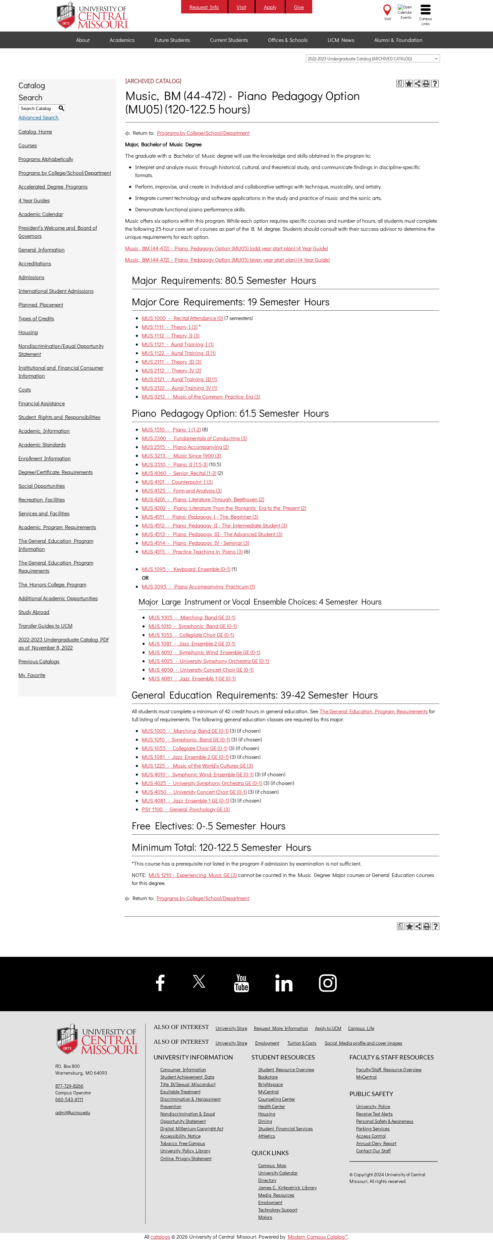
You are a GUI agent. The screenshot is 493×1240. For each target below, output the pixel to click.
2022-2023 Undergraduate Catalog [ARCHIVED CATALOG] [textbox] (360, 58)
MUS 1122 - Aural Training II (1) (179, 352)
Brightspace (270, 1084)
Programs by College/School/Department (64, 172)
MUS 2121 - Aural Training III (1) (179, 378)
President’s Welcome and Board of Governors (57, 231)
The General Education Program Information (55, 544)
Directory (267, 1180)
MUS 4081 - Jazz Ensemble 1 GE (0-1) (192, 678)
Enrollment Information (44, 458)
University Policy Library (185, 1150)
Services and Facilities (43, 513)
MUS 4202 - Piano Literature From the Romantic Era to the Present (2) (224, 507)
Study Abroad (33, 611)
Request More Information (281, 1028)
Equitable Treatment (180, 1091)
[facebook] (160, 981)
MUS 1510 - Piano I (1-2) (171, 429)
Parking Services (373, 1128)
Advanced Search (38, 117)
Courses (27, 145)
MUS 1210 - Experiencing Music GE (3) (193, 874)
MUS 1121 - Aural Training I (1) (178, 344)
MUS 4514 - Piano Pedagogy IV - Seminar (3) (195, 542)
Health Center (271, 1106)
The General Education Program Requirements (55, 566)
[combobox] (373, 58)
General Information (41, 249)
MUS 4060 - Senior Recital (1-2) (179, 472)
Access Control (371, 1136)
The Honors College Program (52, 584)
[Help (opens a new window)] (435, 83)
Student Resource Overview (286, 1069)
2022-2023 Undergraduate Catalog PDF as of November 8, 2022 (63, 643)
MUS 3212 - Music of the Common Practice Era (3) (201, 396)
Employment (267, 1043)
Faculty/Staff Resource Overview (389, 1069)
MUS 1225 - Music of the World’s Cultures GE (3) (197, 765)
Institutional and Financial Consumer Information (60, 371)
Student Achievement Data (187, 1077)
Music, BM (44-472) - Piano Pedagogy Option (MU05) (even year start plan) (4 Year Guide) (227, 259)
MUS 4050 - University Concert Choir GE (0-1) (201, 669)
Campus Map (272, 1165)
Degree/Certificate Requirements (55, 471)
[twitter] (199, 980)
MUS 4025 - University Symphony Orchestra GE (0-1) (209, 660)
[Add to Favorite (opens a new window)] (409, 83)
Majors (265, 1217)
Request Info (204, 6)
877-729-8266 (69, 1086)
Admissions (31, 276)
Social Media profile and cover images (363, 1043)
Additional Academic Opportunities (58, 598)
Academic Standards (42, 444)
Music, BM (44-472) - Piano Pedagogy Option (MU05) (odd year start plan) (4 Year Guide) (226, 248)
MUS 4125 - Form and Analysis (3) (182, 490)
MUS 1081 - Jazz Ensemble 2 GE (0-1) (192, 643)
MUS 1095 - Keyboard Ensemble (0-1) (186, 568)
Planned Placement (40, 304)
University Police (373, 1106)
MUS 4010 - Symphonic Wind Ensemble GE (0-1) (204, 652)
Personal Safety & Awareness (385, 1121)
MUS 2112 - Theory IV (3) (171, 370)
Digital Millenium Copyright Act (191, 1128)
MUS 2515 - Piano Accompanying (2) (185, 446)
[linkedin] (284, 981)
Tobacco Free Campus (182, 1143)
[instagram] (328, 982)
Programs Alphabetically (45, 158)
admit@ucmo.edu (72, 1112)
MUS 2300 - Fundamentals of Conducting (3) (194, 438)
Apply (270, 6)
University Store (231, 1028)
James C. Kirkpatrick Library (287, 1187)
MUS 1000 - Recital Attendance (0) (182, 317)
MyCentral (268, 1091)
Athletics (266, 1136)
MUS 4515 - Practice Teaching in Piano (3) (192, 551)
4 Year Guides (34, 200)
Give (299, 6)
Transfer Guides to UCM (45, 625)
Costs (24, 389)
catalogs (160, 1236)
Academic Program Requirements (57, 526)
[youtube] (241, 982)
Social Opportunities (41, 485)
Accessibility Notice (180, 1136)
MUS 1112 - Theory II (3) (171, 335)
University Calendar (278, 1173)
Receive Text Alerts (374, 1113)
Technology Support (277, 1209)
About (83, 39)
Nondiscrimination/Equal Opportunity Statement (61, 349)
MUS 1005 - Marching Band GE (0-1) (192, 617)
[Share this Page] (417, 83)
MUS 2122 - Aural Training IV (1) (179, 387)
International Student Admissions (56, 290)
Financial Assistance (41, 403)
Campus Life (361, 1028)
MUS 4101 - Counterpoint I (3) (177, 481)
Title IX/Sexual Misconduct (188, 1084)
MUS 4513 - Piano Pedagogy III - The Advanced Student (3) (212, 533)
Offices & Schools (288, 39)
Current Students (229, 39)
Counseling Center (276, 1099)
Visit (241, 6)
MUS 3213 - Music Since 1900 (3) (181, 455)
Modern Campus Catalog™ (318, 1236)
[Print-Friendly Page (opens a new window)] (426, 83)
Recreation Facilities (41, 499)
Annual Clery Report (376, 1143)
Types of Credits (36, 318)
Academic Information (44, 430)
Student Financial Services (285, 1128)
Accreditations (34, 263)
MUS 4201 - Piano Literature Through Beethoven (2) (203, 499)
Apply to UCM (328, 1028)
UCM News (341, 39)
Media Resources (276, 1195)
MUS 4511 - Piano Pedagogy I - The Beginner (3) (200, 516)
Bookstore (268, 1077)
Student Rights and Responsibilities (59, 416)
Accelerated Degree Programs (53, 186)
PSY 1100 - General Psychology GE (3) (186, 809)
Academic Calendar (40, 213)
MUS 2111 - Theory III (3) (171, 361)
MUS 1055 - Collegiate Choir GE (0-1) (191, 634)
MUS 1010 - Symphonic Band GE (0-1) (193, 625)
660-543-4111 (69, 1099)
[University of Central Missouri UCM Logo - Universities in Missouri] (99, 15)
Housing (28, 331)
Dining (265, 1121)
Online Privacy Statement (186, 1158)
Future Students (172, 39)
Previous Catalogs (38, 661)
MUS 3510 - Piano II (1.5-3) (175, 464)
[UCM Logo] (99, 1040)
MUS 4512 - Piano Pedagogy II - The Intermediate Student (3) (214, 525)
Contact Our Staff (373, 1150)
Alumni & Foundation (398, 39)
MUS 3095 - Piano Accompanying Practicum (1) (198, 586)
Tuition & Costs (302, 1043)
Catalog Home (35, 131)
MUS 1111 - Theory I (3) (170, 326)
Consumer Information (183, 1069)
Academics (122, 39)
